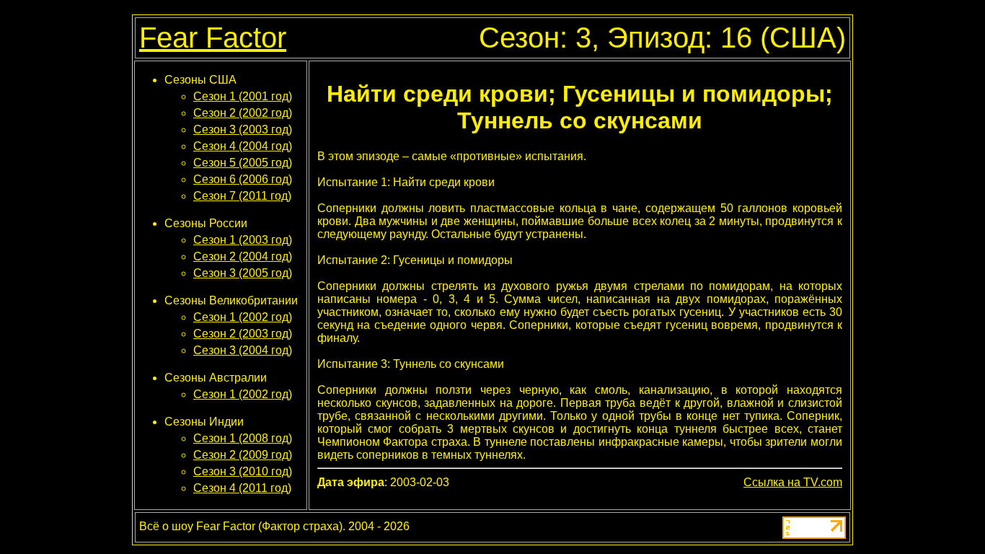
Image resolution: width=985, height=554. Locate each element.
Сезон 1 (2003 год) (242, 240)
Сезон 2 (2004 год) (242, 256)
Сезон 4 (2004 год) (242, 146)
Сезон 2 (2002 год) (242, 113)
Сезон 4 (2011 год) (242, 488)
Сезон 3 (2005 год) (242, 273)
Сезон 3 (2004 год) (242, 350)
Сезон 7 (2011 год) (242, 196)
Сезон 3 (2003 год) (242, 129)
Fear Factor (212, 37)
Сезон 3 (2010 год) (242, 471)
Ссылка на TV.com (792, 482)
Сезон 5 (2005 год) (242, 163)
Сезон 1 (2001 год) (242, 96)
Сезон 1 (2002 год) (242, 317)
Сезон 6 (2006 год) (242, 179)
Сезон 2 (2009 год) (242, 455)
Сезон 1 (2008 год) (242, 438)
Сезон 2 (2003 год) (242, 333)
